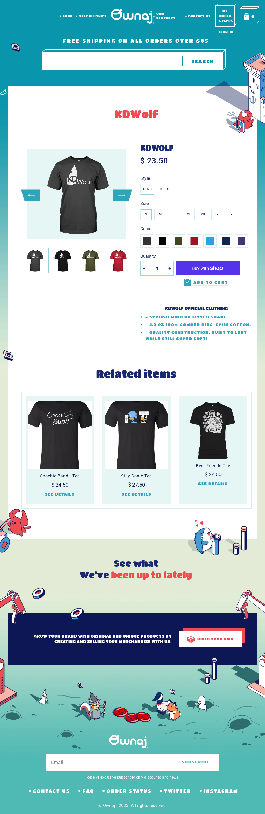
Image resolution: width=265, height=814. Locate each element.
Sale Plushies (93, 16)
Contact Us (199, 16)
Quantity (148, 256)
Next (122, 195)
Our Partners (165, 16)
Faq (88, 791)
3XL (217, 214)
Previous (30, 195)
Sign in (226, 32)
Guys (147, 189)
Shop (67, 16)
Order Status (129, 791)
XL (189, 214)
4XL (231, 214)
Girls (164, 189)
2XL (203, 214)
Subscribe (196, 762)
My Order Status (226, 16)
